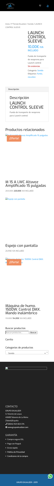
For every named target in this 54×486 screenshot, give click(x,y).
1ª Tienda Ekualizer (18, 24)
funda (39, 73)
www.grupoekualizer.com (17, 427)
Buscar (33, 332)
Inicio (7, 24)
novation (32, 77)
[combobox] (27, 352)
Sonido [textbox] (26, 353)
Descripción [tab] (13, 89)
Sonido (30, 24)
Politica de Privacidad (16, 452)
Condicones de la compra (17, 456)
